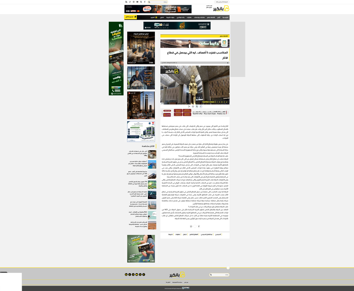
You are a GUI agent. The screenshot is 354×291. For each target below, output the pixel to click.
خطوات (178, 234)
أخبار (218, 17)
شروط (171, 234)
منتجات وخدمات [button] (199, 17)
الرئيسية (225, 17)
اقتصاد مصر (211, 17)
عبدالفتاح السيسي (206, 234)
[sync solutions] (185, 288)
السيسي (218, 234)
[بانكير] (221, 8)
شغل (185, 234)
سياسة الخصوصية (177, 282)
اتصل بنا (168, 282)
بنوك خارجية (170, 17)
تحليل (162, 17)
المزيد (153, 17)
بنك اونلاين (180, 17)
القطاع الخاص (194, 234)
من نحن (186, 282)
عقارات (189, 17)
